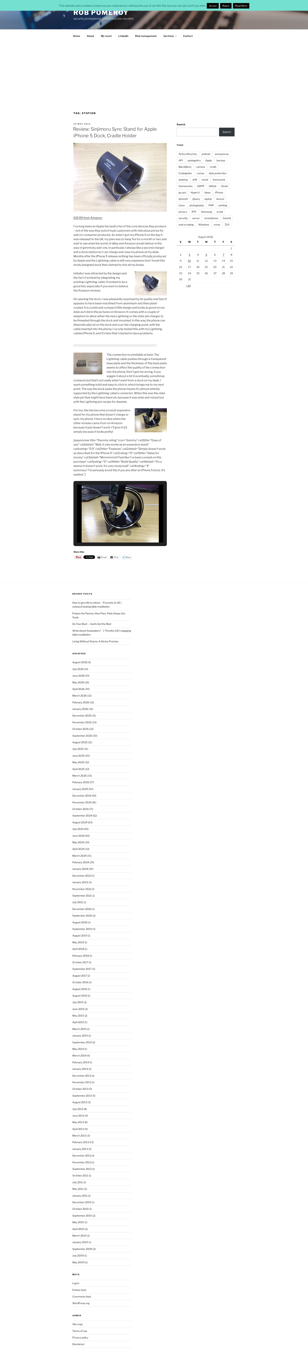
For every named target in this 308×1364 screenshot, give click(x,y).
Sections (168, 35)
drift (194, 179)
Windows (203, 224)
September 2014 (82, 1042)
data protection (217, 173)
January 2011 (80, 1195)
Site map (77, 1324)
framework (219, 179)
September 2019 (82, 928)
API (181, 160)
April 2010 (78, 1228)
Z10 (227, 224)
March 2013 (79, 1135)
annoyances (222, 153)
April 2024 (78, 848)
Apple (208, 160)
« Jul (188, 285)
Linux (182, 205)
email (205, 179)
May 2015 (78, 1015)
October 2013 (80, 1088)
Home (76, 35)
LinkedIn (123, 35)
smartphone (211, 218)
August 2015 (79, 995)
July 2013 (77, 1108)
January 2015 (80, 1035)
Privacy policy (80, 1337)
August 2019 (79, 935)
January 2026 (80, 708)
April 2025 (78, 769)
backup (221, 160)
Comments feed (81, 1296)
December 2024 (81, 795)
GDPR (200, 186)
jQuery (196, 198)
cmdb (213, 166)
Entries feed (79, 1289)
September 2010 (82, 1215)
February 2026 (80, 702)
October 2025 (80, 728)
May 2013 (78, 1122)
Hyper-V (195, 192)
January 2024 (80, 868)
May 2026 (78, 682)
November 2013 (81, 1082)
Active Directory (188, 153)
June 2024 (78, 835)
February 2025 (80, 782)
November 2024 (81, 802)
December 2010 (81, 1202)
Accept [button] (213, 5)
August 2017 (79, 975)
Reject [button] (225, 5)
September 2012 (82, 1168)
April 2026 (78, 688)
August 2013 (79, 1102)
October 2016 (80, 982)
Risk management (146, 35)
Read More (241, 5)
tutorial (227, 218)
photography (196, 205)
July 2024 (77, 828)
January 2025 (80, 788)
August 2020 (80, 922)
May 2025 (78, 762)
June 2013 (78, 1115)
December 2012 (81, 1155)
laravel (220, 198)
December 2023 (81, 875)
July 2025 (77, 748)
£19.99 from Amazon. (87, 217)
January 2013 (80, 1148)
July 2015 (77, 1002)
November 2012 (81, 1162)
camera (200, 166)
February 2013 (80, 1142)
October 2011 (80, 1175)
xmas (217, 224)
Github (212, 186)
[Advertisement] (154, 69)
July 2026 (77, 669)
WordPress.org (80, 1303)
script (220, 211)
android (206, 153)
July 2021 (77, 902)
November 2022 (81, 888)
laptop (208, 198)
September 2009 (82, 1248)
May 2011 (78, 1188)
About (90, 35)
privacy (183, 211)
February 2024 (80, 862)
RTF (194, 211)
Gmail (224, 186)
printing (223, 205)
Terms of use (79, 1330)
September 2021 (82, 895)
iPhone (219, 192)
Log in (75, 1283)
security (183, 218)
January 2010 (80, 1242)
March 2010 (79, 1235)
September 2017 (82, 968)
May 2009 (78, 1262)
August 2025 (79, 742)
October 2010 (80, 1208)
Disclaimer (78, 1344)
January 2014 (80, 1068)
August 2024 (79, 822)
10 (189, 260)
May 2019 (78, 942)
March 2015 (79, 1028)
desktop (183, 179)
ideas (207, 192)
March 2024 (79, 855)
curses (200, 173)
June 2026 (78, 675)
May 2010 (78, 1222)
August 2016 (79, 989)
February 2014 (80, 1062)
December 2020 (81, 908)
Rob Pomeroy (101, 12)
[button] (112, 532)
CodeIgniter (185, 173)
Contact (188, 35)
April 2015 (78, 1022)
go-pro (182, 192)
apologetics (194, 160)
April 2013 (78, 1128)
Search (181, 124)
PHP (211, 205)
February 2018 (80, 955)
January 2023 (80, 882)
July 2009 (78, 1255)
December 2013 (81, 1075)
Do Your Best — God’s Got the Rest (91, 623)
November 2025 (81, 722)
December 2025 (81, 715)
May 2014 (78, 1048)
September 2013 (82, 1095)
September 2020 (82, 915)
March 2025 (79, 775)
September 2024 (82, 815)
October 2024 (80, 808)
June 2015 (78, 1008)
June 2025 (78, 755)
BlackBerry (185, 166)
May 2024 (78, 842)
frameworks (185, 186)
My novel (106, 35)
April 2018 (78, 948)
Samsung (206, 211)
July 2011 (77, 1182)
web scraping (186, 224)
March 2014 (79, 1055)
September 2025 (82, 735)
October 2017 (80, 962)
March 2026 (79, 695)
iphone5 (183, 198)
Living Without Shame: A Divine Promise (95, 641)
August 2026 (79, 662)
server (196, 218)
